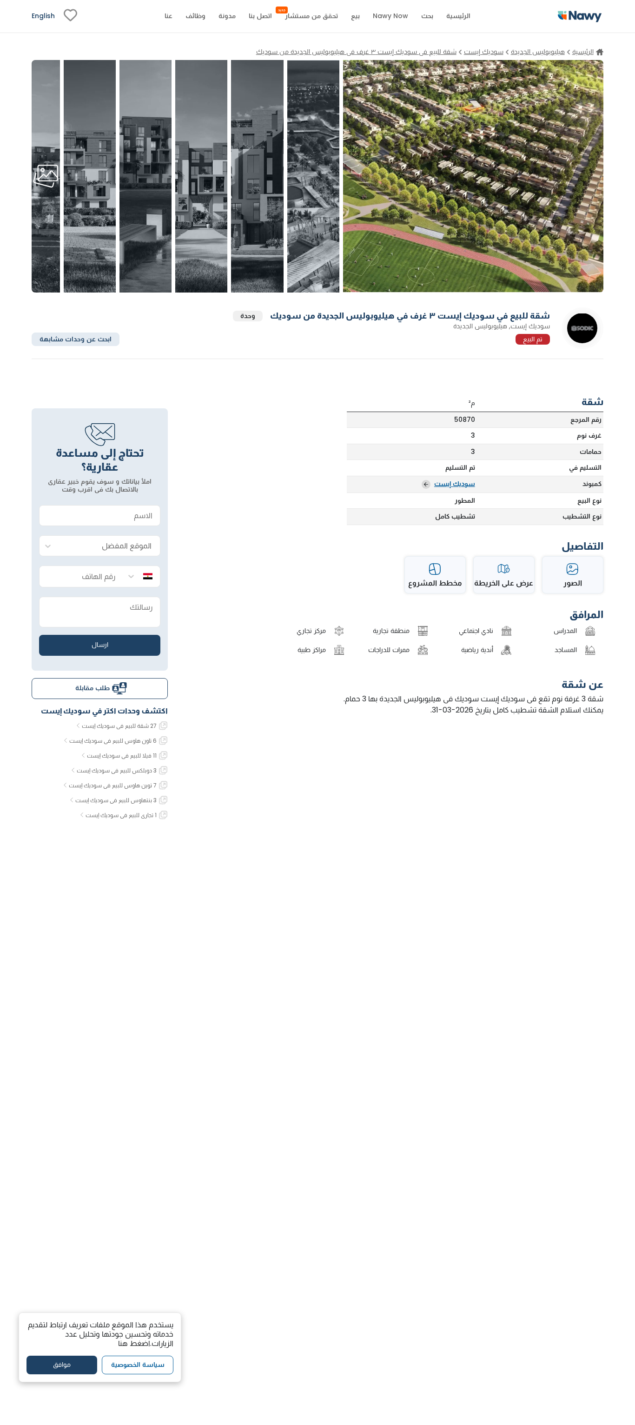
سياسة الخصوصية (138, 1364)
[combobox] (109, 546)
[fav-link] (70, 16)
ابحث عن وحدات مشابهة (76, 338)
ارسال (100, 644)
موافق (62, 1364)
